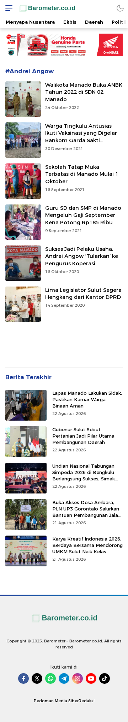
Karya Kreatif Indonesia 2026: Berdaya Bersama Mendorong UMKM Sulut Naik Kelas (87, 545)
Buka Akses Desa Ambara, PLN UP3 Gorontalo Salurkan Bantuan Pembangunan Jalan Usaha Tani (86, 512)
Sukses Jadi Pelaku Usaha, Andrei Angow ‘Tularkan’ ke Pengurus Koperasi (81, 256)
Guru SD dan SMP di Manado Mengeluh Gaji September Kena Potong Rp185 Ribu (83, 215)
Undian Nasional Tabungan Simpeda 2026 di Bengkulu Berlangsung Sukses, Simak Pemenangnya (83, 475)
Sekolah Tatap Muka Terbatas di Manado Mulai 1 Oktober (81, 174)
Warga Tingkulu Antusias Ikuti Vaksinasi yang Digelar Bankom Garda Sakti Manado (81, 137)
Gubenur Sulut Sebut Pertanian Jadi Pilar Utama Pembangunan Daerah (83, 436)
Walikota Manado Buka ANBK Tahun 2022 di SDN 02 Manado (83, 92)
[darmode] (120, 8)
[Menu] (7, 8)
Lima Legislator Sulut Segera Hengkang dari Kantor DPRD (83, 294)
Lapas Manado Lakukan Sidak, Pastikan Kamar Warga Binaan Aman (87, 399)
